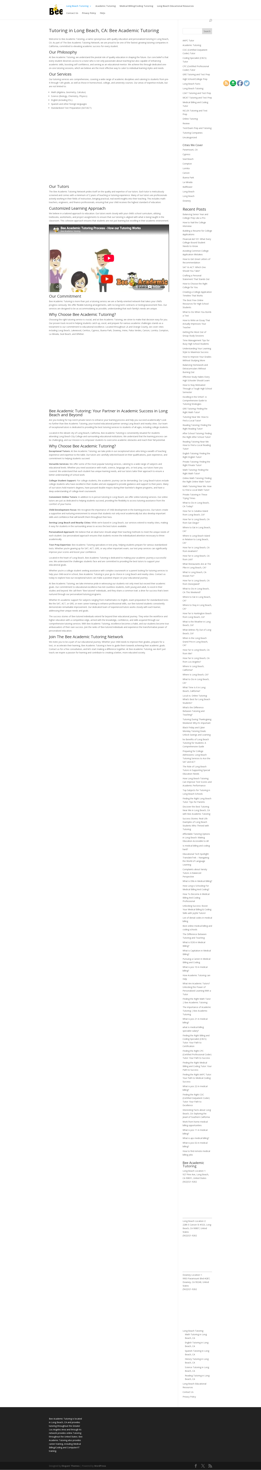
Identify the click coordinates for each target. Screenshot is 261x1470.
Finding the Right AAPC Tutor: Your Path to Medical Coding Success (197, 1078)
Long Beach (188, 191)
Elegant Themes (71, 1465)
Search (207, 31)
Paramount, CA (190, 149)
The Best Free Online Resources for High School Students (196, 304)
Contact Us (72, 13)
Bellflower (187, 186)
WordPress (100, 1465)
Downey (187, 200)
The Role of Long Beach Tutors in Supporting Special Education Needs (196, 770)
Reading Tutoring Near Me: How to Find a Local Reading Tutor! (197, 445)
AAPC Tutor (188, 40)
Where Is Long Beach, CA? (195, 674)
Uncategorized (190, 137)
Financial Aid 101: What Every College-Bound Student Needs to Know (197, 243)
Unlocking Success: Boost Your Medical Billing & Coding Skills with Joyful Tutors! (197, 909)
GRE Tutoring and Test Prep (196, 74)
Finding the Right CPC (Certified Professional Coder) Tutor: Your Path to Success (197, 1054)
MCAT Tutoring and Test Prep (197, 97)
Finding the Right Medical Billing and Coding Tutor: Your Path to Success (197, 1066)
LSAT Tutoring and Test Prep (197, 93)
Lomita (186, 168)
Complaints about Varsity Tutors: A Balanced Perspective (195, 873)
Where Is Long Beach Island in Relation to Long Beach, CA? (196, 539)
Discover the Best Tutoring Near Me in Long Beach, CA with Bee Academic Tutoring (196, 810)
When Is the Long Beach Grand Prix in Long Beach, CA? (195, 642)
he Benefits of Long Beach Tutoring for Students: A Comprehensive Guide (196, 743)
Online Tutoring (190, 118)
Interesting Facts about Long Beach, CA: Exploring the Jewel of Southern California (197, 1113)
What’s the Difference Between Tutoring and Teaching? (194, 711)
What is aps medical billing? (196, 1138)
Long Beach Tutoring (77, 6)
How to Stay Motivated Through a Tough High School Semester (197, 389)
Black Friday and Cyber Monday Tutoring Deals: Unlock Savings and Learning (197, 731)
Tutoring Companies (193, 132)
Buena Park (188, 177)
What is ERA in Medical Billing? (197, 881)
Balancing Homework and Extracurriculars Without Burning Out (195, 368)
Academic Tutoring (105, 6)
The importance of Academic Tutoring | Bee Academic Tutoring (197, 1011)
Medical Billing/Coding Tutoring (136, 6)
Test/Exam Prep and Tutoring (197, 128)
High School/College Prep (195, 79)
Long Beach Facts (191, 83)
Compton (187, 163)
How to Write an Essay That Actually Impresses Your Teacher (196, 324)
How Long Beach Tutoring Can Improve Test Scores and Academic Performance (197, 782)
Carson (186, 172)
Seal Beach (188, 159)
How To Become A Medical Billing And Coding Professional (196, 898)
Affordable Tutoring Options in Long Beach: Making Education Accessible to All (196, 837)
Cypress (186, 154)
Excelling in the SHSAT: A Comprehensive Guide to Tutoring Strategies (195, 400)
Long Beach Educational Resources (175, 6)
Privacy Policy (89, 13)
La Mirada (187, 182)
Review (186, 123)
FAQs (102, 13)
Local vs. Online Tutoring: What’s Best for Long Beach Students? (196, 699)
